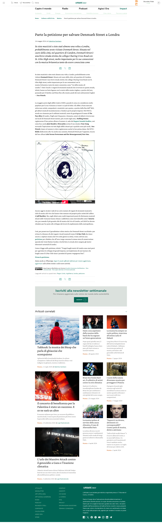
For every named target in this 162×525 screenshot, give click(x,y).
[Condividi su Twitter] (65, 68)
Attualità (38, 488)
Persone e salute (121, 13)
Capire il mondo (43, 8)
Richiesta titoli (40, 505)
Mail (60, 500)
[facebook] (84, 517)
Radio (65, 8)
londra (76, 273)
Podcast (83, 8)
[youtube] (99, 517)
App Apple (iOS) (40, 494)
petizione (82, 273)
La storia (62, 497)
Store (16, 3)
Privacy (61, 503)
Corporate (39, 508)
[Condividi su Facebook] (60, 68)
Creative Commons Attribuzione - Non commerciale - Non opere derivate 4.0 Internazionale (65, 268)
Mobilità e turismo (92, 13)
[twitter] (88, 517)
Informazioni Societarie (67, 505)
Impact (123, 8)
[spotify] (95, 517)
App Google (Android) (43, 497)
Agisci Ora (103, 8)
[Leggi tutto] (125, 311)
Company (62, 488)
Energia (57, 13)
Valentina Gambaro (55, 41)
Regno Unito (61, 273)
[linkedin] (107, 517)
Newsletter (26, 3)
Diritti (48, 13)
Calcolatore (39, 511)
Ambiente (38, 13)
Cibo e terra (107, 13)
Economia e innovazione (73, 13)
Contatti (62, 491)
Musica (39, 367)
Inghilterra (69, 273)
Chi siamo (62, 494)
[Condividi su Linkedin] (69, 68)
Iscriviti (79, 300)
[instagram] (103, 517)
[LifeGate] (81, 2)
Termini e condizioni (66, 508)
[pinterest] (92, 517)
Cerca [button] (37, 3)
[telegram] (111, 517)
